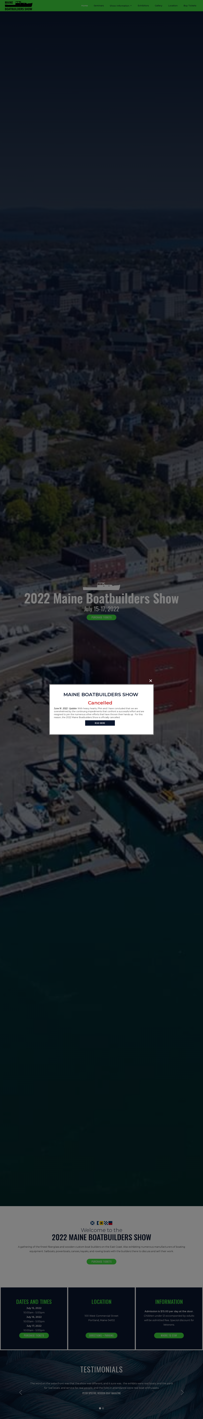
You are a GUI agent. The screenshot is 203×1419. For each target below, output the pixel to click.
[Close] (151, 681)
